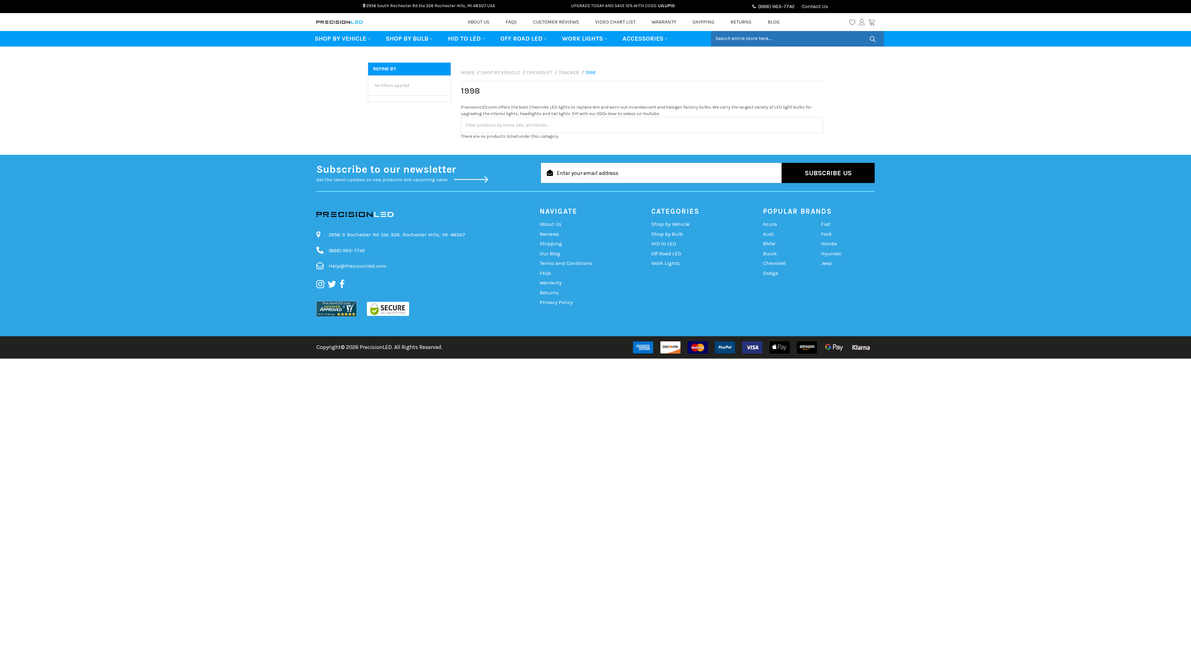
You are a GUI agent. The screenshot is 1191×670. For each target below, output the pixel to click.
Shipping (703, 22)
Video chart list (615, 22)
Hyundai (831, 253)
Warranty (664, 22)
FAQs (511, 22)
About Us (478, 22)
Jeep (826, 263)
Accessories (642, 38)
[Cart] (871, 22)
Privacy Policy (556, 302)
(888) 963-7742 (776, 6)
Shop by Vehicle (340, 38)
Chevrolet (774, 263)
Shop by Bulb (407, 38)
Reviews (549, 234)
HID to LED (464, 38)
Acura (770, 224)
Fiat (825, 224)
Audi (768, 234)
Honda (829, 243)
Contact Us (814, 6)
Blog (773, 22)
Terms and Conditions (566, 263)
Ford (826, 234)
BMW (769, 243)
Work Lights (582, 38)
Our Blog (550, 253)
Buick (770, 253)
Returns (741, 22)
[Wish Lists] (854, 22)
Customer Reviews (556, 22)
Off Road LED (521, 38)
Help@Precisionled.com (357, 266)
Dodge (770, 273)
